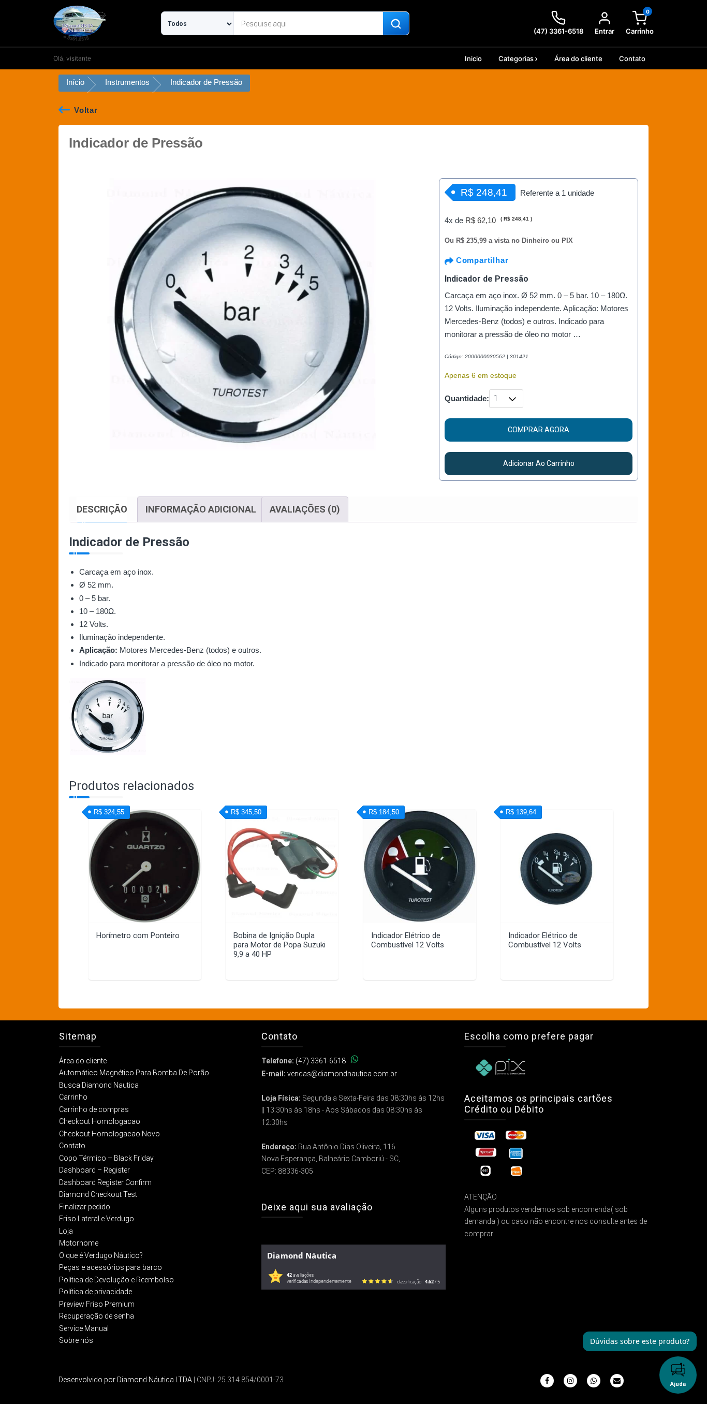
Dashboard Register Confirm (105, 1182)
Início (75, 82)
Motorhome (78, 1243)
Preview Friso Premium (97, 1304)
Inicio (473, 58)
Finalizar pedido (84, 1207)
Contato (632, 58)
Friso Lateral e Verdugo (96, 1219)
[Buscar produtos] (396, 24)
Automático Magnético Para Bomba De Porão (134, 1073)
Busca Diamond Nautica (99, 1085)
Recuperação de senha (96, 1316)
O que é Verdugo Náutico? (101, 1255)
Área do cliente (578, 58)
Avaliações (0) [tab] (305, 509)
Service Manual (84, 1328)
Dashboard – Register (94, 1170)
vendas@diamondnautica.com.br (342, 1074)
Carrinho (73, 1097)
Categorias (516, 58)
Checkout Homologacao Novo (109, 1134)
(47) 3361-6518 (321, 1061)
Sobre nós (76, 1340)
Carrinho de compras (94, 1109)
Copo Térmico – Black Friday (106, 1158)
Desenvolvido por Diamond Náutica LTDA (125, 1380)
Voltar (86, 110)
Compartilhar (480, 260)
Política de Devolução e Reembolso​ (116, 1280)
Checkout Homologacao (99, 1121)
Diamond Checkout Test (98, 1194)
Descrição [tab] (102, 509)
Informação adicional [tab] (200, 509)
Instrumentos (127, 82)
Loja (66, 1231)
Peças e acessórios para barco (110, 1267)
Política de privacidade (95, 1292)
